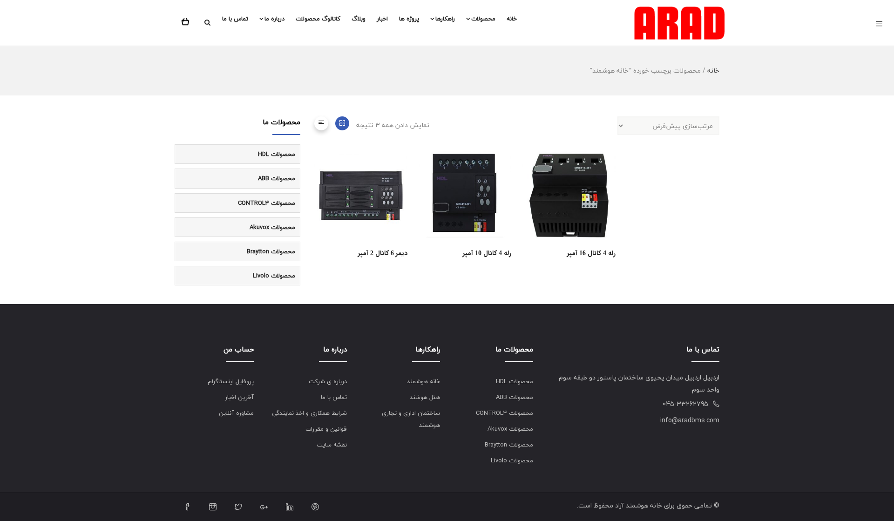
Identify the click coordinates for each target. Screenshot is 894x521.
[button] (187, 20)
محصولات (483, 19)
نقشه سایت (332, 445)
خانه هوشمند (423, 381)
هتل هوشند (425, 397)
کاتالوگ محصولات (318, 19)
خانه (512, 19)
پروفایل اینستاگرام (231, 381)
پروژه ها (409, 19)
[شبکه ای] (342, 123)
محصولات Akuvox (272, 227)
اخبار (382, 19)
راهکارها (445, 19)
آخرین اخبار (239, 397)
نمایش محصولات (612, 189)
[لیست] (321, 123)
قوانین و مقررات (326, 429)
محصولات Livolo (274, 276)
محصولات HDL (276, 154)
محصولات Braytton (271, 251)
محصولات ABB (276, 178)
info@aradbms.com (689, 420)
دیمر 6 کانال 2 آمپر (382, 253)
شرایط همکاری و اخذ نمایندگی (309, 413)
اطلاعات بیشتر (403, 189)
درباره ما (274, 19)
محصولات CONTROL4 (266, 203)
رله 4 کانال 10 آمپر (487, 253)
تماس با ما (235, 19)
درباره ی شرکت (328, 381)
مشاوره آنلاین (236, 413)
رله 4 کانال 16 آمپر (591, 253)
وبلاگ (359, 19)
